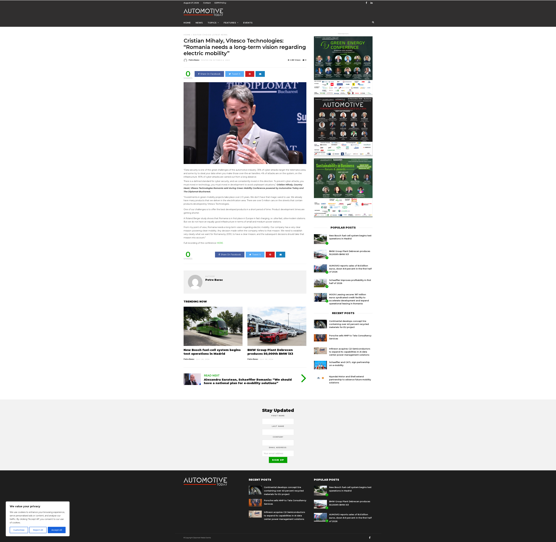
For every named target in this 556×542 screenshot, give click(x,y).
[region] (38, 518)
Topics (212, 22)
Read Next (212, 375)
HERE (220, 243)
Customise (18, 530)
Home (187, 22)
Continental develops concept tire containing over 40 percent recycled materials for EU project (349, 324)
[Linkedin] (372, 3)
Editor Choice (202, 35)
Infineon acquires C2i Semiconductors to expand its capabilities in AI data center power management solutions (349, 351)
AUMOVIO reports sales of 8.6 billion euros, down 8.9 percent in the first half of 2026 (350, 268)
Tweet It (236, 74)
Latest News (219, 35)
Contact (207, 3)
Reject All (38, 530)
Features (230, 22)
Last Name (278, 426)
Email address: (278, 447)
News (199, 22)
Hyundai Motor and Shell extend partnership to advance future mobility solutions (350, 379)
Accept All (56, 530)
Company (278, 437)
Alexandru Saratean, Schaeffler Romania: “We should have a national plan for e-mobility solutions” (248, 381)
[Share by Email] (260, 74)
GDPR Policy (220, 3)
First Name (278, 416)
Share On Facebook (210, 74)
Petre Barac (194, 60)
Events (248, 22)
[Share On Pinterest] (249, 74)
